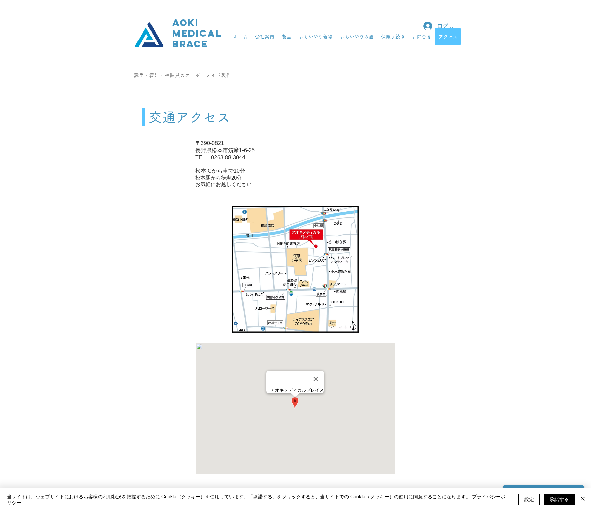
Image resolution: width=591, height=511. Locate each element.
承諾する (559, 499)
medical (197, 33)
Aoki (185, 22)
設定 (529, 499)
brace (190, 44)
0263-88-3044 (228, 157)
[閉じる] (583, 499)
